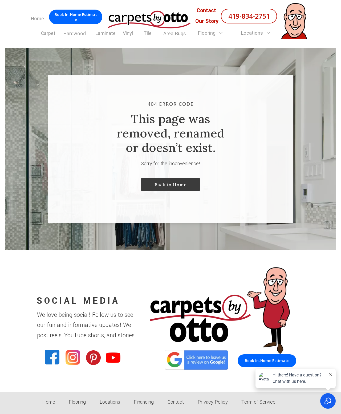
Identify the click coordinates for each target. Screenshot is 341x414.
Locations (252, 33)
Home (48, 402)
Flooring (207, 33)
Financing (144, 402)
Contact (176, 402)
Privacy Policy (213, 402)
